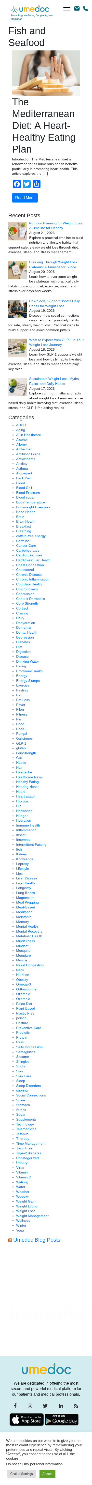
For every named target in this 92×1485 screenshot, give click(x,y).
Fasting (22, 690)
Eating (21, 666)
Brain (20, 517)
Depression (25, 637)
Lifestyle (22, 869)
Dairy (20, 618)
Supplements (26, 1119)
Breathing (23, 531)
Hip (18, 806)
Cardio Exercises (29, 555)
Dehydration (25, 623)
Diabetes (23, 642)
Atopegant (24, 473)
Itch (19, 849)
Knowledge (24, 859)
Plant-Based (25, 1008)
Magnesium (25, 898)
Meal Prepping (27, 902)
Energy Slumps (28, 681)
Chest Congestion (30, 565)
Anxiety (21, 464)
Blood (20, 483)
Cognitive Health (29, 584)
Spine (20, 1100)
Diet (19, 647)
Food (20, 724)
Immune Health (28, 825)
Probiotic (23, 1032)
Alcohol (21, 439)
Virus (20, 1168)
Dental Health (26, 632)
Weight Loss (25, 1211)
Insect (21, 835)
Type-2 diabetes (28, 1153)
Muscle (21, 960)
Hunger (22, 816)
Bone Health (25, 512)
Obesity (22, 980)
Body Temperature (30, 502)
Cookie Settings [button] (21, 1474)
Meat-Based (25, 907)
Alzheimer (24, 449)
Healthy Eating (27, 782)
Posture (22, 1023)
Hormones (24, 811)
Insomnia (23, 840)
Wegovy (22, 1196)
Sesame (22, 1057)
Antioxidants (25, 459)
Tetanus (22, 1134)
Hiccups (22, 801)
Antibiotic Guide (28, 454)
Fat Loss (23, 700)
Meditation (24, 912)
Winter (21, 1225)
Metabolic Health (29, 936)
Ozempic (23, 994)
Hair (19, 767)
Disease (22, 656)
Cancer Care (26, 545)
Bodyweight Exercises (33, 507)
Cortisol (22, 608)
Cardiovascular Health (33, 560)
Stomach (23, 1105)
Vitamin (22, 1172)
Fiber (20, 709)
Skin (19, 1071)
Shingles (22, 1061)
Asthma (22, 468)
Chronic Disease (29, 575)
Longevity (23, 888)
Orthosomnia (26, 989)
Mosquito (23, 951)
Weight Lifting (26, 1206)
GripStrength (26, 753)
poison (21, 1018)
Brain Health (25, 521)
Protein (21, 1037)
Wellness (23, 1220)
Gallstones (24, 738)
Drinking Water (27, 661)
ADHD (21, 425)
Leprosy (22, 864)
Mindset (22, 946)
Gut (19, 758)
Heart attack (25, 796)
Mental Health (27, 926)
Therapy (22, 1139)
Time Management (30, 1143)
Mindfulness (25, 941)
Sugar (21, 1114)
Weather (22, 1192)
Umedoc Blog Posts (36, 1240)
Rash (20, 1042)
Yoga (20, 1230)
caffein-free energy (31, 536)
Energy (21, 676)
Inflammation (26, 830)
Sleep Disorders (28, 1086)
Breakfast (23, 526)
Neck (20, 970)
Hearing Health (27, 787)
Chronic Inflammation (32, 579)
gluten (21, 748)
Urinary (21, 1163)
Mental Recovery (29, 931)
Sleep (20, 1081)
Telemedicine (26, 1129)
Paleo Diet (24, 1004)
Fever (20, 705)
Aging (20, 430)
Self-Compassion (29, 1047)
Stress (21, 1110)
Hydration (23, 820)
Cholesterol (25, 570)
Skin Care (23, 1076)
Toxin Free (24, 1148)
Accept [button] (47, 1474)
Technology (25, 1124)
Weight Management (32, 1216)
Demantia (23, 627)
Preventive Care (28, 1028)
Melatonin (23, 917)
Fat (18, 695)
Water (20, 1187)
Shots (20, 1066)
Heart (20, 792)
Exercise (22, 685)
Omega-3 (23, 984)
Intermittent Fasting (31, 844)
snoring (22, 1090)
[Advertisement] (46, 1301)
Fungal (21, 733)
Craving (22, 613)
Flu (18, 719)
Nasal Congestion (30, 965)
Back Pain (24, 478)
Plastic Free (25, 1013)
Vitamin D (23, 1177)
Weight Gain (25, 1201)
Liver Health (25, 883)
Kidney (21, 854)
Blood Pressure (28, 493)
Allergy (21, 444)
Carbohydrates (27, 550)
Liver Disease (26, 878)
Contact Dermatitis (30, 599)
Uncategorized (27, 1158)
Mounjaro (23, 955)
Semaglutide (26, 1052)
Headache (24, 772)
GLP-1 (21, 743)
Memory (22, 922)
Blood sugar (25, 497)
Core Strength (27, 603)
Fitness (21, 714)
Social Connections (31, 1095)
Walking (22, 1182)
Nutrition (22, 975)
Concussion (25, 594)
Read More (25, 198)
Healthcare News (29, 777)
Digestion (23, 652)
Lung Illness (25, 893)
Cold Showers (27, 589)
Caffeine (22, 541)
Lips (19, 873)
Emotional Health (29, 671)
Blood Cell (24, 488)
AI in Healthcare (28, 435)
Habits (21, 763)
